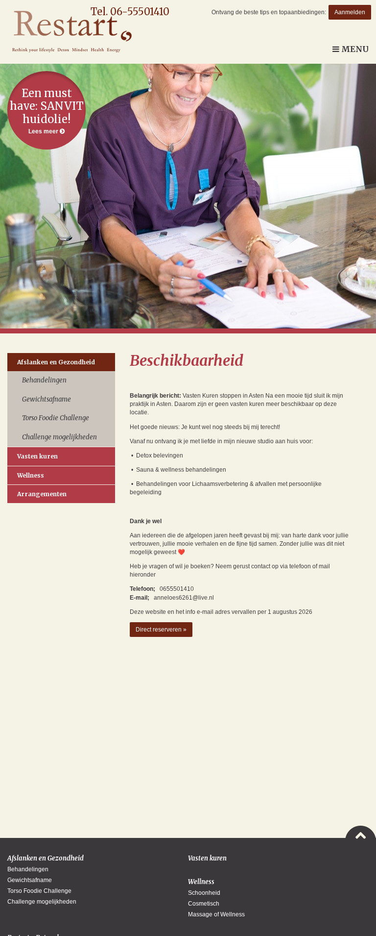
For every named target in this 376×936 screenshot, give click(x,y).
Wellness (30, 475)
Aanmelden (349, 12)
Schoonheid (204, 892)
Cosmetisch (203, 903)
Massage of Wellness (216, 914)
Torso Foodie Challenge (55, 418)
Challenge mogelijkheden (59, 437)
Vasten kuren (37, 456)
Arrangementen (42, 494)
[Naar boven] (360, 832)
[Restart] (69, 32)
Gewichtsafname (46, 399)
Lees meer (47, 110)
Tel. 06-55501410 (130, 11)
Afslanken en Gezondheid (56, 362)
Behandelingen (44, 380)
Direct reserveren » (161, 629)
